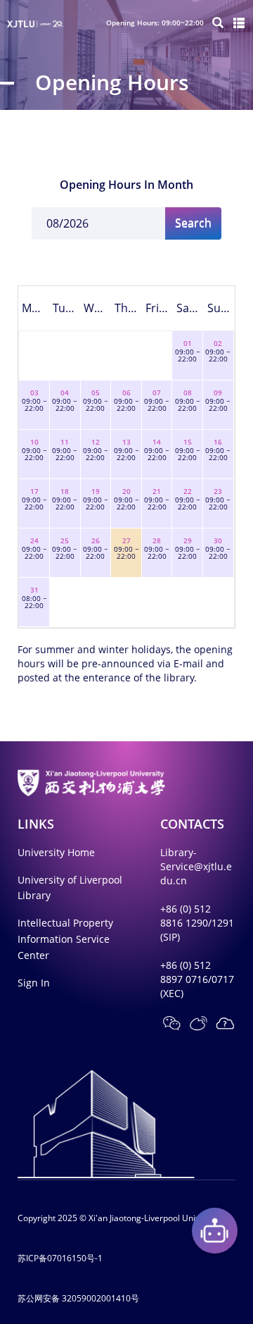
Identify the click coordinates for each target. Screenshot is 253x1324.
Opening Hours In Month (126, 184)
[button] (171, 1023)
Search (193, 222)
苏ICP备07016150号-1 (60, 1258)
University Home (56, 852)
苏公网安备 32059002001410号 (78, 1298)
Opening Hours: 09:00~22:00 (155, 22)
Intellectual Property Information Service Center (65, 939)
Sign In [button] (34, 982)
